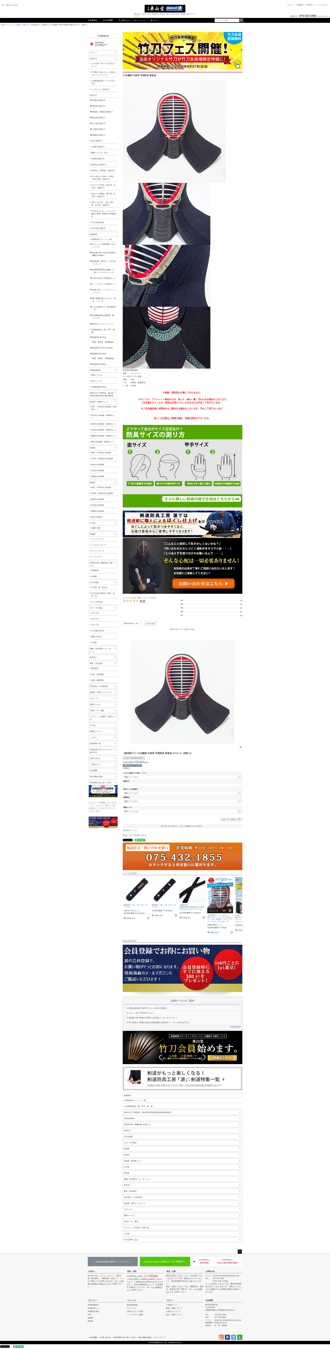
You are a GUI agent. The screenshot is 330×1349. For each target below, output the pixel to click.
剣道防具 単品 (93, 1311)
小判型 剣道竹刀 (98, 129)
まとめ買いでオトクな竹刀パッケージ (104, 64)
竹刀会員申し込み (131, 1240)
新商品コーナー (96, 731)
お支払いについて (173, 1311)
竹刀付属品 (94, 582)
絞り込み (151, 623)
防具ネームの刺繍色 (131, 789)
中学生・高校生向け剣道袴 (102, 493)
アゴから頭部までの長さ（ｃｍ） (135, 773)
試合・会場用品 (97, 674)
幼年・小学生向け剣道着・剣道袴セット (104, 408)
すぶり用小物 (96, 602)
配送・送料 (131, 1271)
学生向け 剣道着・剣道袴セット (103, 416)
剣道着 (92, 448)
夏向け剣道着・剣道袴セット (103, 442)
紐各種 (94, 576)
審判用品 (94, 668)
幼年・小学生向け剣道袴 (101, 487)
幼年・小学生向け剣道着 (101, 453)
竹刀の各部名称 (97, 222)
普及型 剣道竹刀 (98, 106)
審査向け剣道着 (97, 476)
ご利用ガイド (310, 5)
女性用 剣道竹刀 (97, 159)
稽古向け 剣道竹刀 (98, 165)
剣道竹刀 (93, 59)
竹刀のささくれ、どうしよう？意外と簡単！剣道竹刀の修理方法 (104, 213)
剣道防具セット (94, 1308)
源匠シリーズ (96, 375)
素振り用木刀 (96, 637)
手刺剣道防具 (35, 25)
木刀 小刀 (95, 625)
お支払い (91, 1271)
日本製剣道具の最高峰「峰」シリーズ (104, 316)
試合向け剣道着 (97, 470)
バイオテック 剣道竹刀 (100, 89)
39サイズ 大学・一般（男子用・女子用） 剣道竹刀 (102, 203)
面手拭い (93, 657)
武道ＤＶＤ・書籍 (97, 710)
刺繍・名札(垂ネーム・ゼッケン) (101, 650)
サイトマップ (159, 1337)
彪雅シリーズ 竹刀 (99, 153)
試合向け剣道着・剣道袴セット (104, 430)
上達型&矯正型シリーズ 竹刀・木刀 (103, 82)
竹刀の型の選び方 (98, 228)
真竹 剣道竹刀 (97, 141)
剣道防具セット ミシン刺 (101, 239)
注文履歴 (109, 20)
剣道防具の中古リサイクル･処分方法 (101, 751)
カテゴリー (92, 1300)
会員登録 (300, 5)
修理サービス (95, 704)
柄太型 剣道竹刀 (98, 118)
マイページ (140, 20)
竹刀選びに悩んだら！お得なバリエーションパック (104, 73)
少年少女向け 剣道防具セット (104, 278)
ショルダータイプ (98, 545)
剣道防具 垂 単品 (99, 364)
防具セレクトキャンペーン (103, 324)
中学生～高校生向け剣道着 (102, 459)
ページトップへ (240, 1252)
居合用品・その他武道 (99, 686)
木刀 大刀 (95, 613)
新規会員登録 (235, 1027)
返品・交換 (171, 1271)
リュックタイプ (97, 539)
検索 (241, 20)
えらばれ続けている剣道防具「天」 (104, 308)
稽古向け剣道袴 (97, 499)
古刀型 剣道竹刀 (98, 123)
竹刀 (89, 1315)
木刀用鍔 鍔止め (97, 631)
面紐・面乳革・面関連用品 (103, 342)
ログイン (291, 5)
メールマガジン (323, 5)
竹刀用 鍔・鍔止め (99, 587)
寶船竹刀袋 (95, 528)
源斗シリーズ (96, 381)
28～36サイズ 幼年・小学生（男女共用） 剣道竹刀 (102, 177)
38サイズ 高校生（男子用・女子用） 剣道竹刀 (103, 195)
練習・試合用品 (96, 663)
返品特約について (130, 830)
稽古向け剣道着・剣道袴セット (104, 424)
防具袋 (92, 534)
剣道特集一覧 (95, 743)
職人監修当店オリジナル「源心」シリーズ (104, 299)
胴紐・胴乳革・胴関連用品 (103, 358)
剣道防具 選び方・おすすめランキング (104, 262)
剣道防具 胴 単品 (99, 354)
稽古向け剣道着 (97, 465)
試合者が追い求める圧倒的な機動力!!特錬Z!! (104, 254)
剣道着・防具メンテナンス (101, 692)
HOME (3, 25)
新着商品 (93, 20)
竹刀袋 (92, 523)
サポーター (94, 698)
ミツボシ (93, 737)
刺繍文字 (126, 781)
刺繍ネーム (128, 807)
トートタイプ (96, 557)
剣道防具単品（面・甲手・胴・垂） (104, 331)
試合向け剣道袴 (97, 505)
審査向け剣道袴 (97, 511)
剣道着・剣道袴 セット (99, 402)
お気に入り (125, 20)
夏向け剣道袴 (96, 517)
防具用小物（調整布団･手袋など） (101, 564)
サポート (170, 1300)
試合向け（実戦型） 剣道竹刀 (103, 170)
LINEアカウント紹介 (135, 1311)
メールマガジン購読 (135, 1315)
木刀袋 (94, 642)
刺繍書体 (127, 797)
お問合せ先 (210, 1271)
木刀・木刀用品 (96, 608)
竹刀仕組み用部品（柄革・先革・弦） (103, 594)
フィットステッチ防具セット (104, 284)
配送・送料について (174, 1308)
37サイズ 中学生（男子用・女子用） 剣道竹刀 (103, 186)
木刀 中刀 (95, 619)
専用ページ (169, 1022)
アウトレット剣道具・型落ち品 (18, 25)
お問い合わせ (95, 758)
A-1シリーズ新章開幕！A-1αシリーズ (103, 245)
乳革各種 (94, 570)
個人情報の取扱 (96, 776)
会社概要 (93, 770)
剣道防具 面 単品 (99, 337)
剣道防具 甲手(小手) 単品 (102, 348)
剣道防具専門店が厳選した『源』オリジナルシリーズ (103, 271)
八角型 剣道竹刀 (97, 147)
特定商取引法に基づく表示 (101, 783)
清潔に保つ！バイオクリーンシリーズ (104, 291)
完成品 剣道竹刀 (98, 100)
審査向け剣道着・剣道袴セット (104, 436)
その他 (92, 725)
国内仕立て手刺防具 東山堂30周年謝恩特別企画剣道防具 (102, 394)
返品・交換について (174, 1315)
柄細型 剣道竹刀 (98, 135)
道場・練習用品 (97, 680)
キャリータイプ (97, 551)
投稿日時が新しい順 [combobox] (131, 623)
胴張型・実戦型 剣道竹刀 (102, 112)
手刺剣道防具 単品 (98, 387)
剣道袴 (92, 482)
